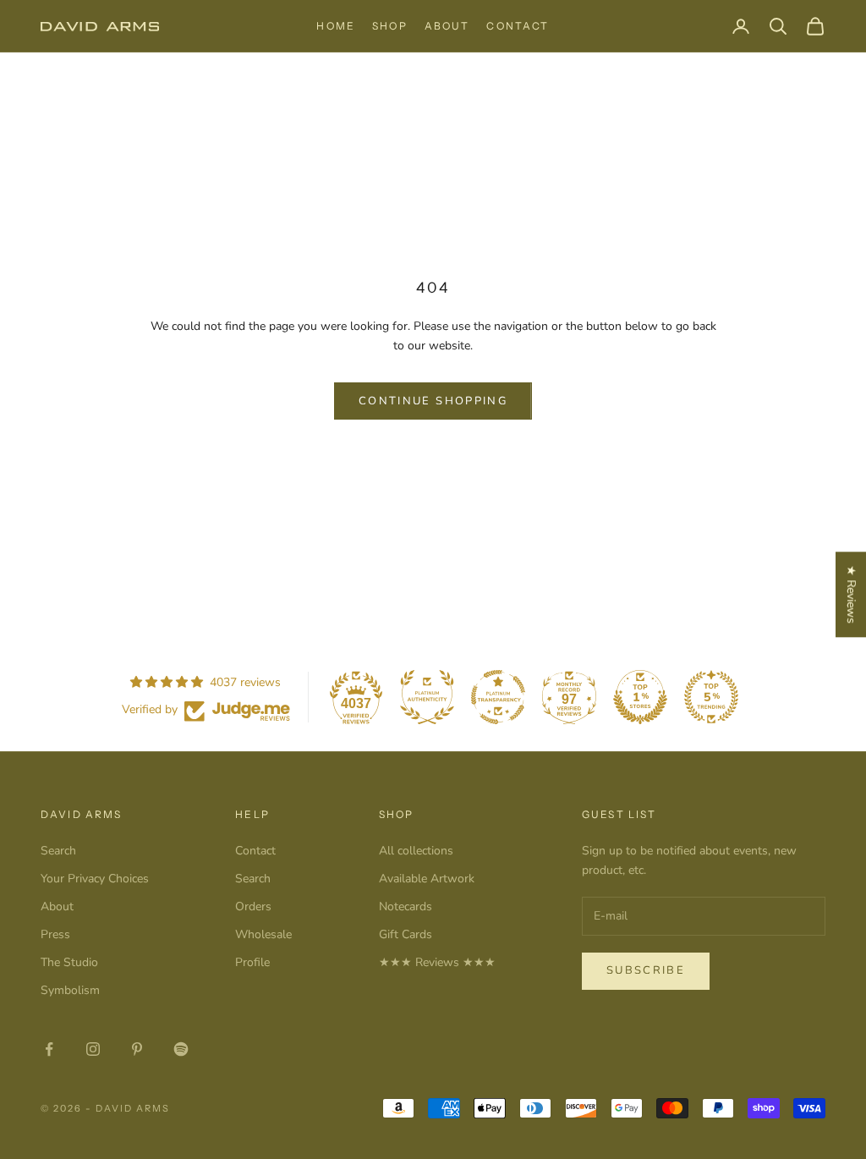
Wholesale (263, 934)
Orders (253, 906)
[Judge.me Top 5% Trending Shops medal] (711, 697)
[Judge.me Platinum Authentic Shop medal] (427, 697)
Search (58, 851)
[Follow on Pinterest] (137, 1049)
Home (335, 25)
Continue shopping (433, 401)
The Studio (69, 962)
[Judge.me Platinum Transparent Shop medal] (498, 697)
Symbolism (70, 990)
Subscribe (645, 970)
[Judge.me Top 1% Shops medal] (640, 697)
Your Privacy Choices (95, 879)
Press (55, 934)
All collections (416, 851)
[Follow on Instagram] (93, 1049)
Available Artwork (426, 879)
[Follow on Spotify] (181, 1049)
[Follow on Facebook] (49, 1049)
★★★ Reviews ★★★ (437, 962)
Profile (252, 962)
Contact (517, 25)
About (447, 25)
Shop (390, 25)
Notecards (405, 906)
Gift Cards (405, 934)
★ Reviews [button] (851, 594)
